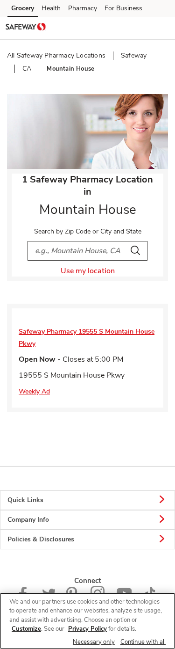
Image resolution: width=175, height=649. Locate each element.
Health (51, 8)
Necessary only (94, 642)
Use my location (88, 271)
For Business (123, 8)
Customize (26, 629)
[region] (87, 621)
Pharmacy (82, 8)
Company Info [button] (28, 519)
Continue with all (143, 642)
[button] (160, 27)
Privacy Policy (87, 629)
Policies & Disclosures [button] (40, 539)
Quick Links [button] (25, 500)
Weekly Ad (34, 391)
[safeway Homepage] (26, 28)
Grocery (22, 8)
